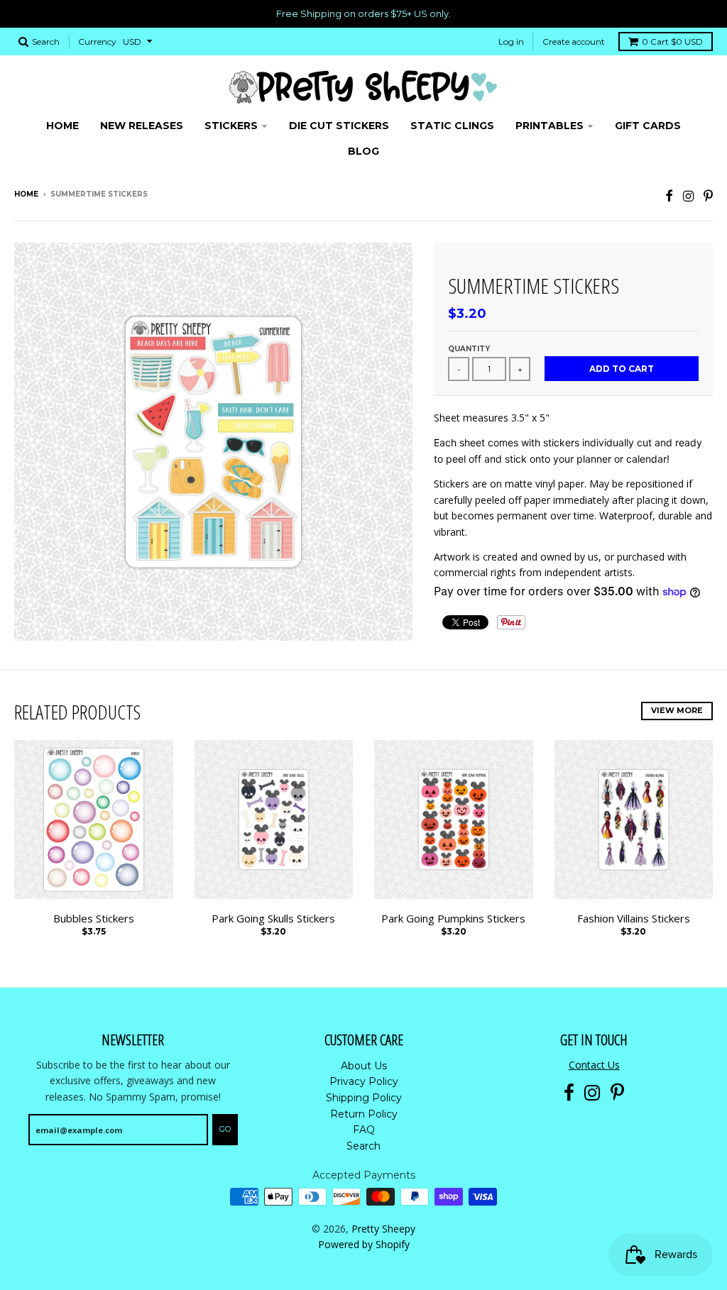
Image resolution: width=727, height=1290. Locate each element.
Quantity (469, 348)
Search (363, 1146)
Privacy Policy (363, 1081)
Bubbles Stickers (93, 918)
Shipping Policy (364, 1097)
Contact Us (594, 1064)
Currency (97, 41)
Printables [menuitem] (549, 125)
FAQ (364, 1129)
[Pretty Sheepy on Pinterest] (708, 195)
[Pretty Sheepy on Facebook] (669, 195)
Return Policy (364, 1114)
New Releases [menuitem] (141, 125)
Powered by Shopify (364, 1244)
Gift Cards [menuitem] (648, 125)
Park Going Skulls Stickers (273, 918)
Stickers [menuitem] (231, 125)
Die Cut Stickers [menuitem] (339, 125)
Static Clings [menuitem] (452, 125)
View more (677, 710)
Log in (511, 41)
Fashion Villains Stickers (633, 918)
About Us (364, 1065)
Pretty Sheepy (383, 1228)
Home (26, 194)
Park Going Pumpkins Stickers (453, 918)
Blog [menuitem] (363, 151)
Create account (573, 41)
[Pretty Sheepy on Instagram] (688, 195)
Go (225, 1129)
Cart (672, 41)
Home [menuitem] (62, 125)
